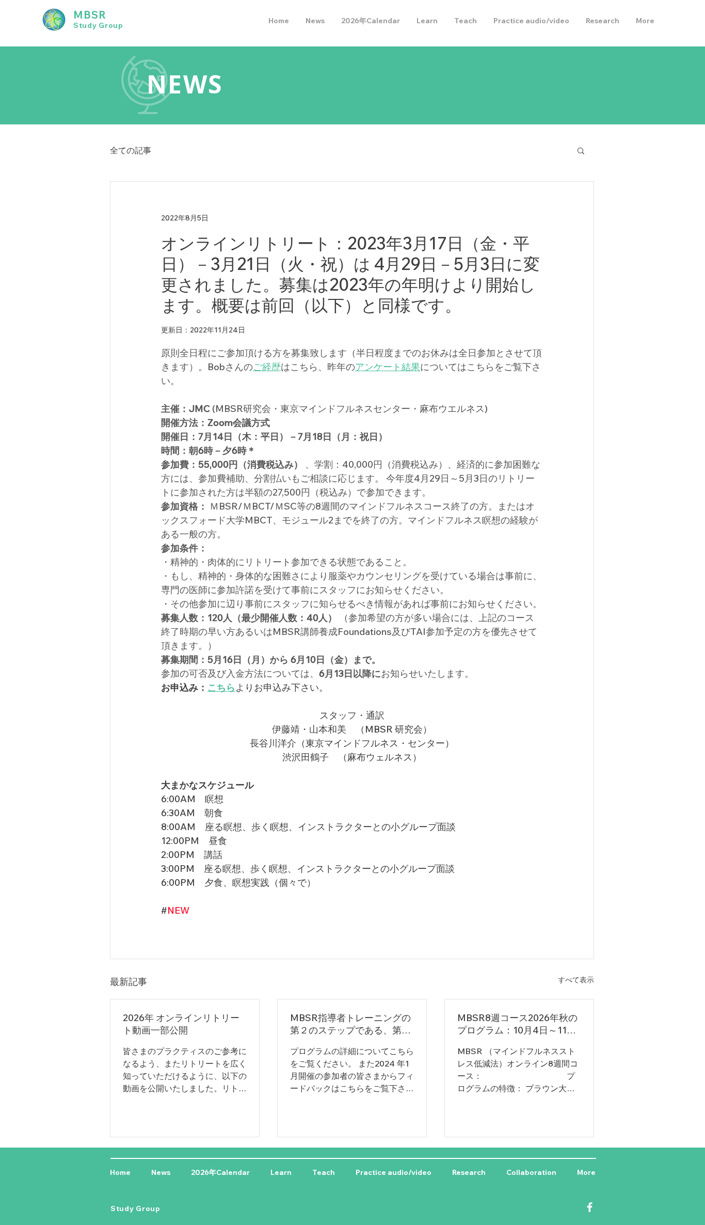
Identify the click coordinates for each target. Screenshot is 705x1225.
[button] (581, 150)
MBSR (89, 14)
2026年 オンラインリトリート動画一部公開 (181, 1024)
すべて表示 (576, 979)
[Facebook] (589, 1207)
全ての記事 (130, 150)
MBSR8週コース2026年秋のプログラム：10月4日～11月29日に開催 (517, 1024)
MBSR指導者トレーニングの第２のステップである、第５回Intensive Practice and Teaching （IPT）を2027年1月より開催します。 (350, 1024)
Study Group (98, 25)
